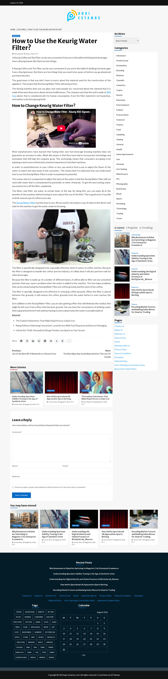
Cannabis (120, 80)
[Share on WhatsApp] (39, 341)
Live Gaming (121, 169)
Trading (119, 213)
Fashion (119, 110)
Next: (87, 353)
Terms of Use (120, 337)
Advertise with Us (122, 345)
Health (119, 149)
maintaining (26, 632)
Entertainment (122, 105)
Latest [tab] (120, 227)
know (46, 627)
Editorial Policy (121, 361)
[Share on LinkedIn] (33, 341)
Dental (119, 95)
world (51, 657)
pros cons (21, 642)
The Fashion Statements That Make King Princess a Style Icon (45, 320)
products (51, 637)
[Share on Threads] (62, 341)
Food (118, 129)
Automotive (121, 65)
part (33, 637)
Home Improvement (124, 154)
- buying (19, 612)
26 (77, 644)
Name (15, 466)
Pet (117, 179)
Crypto (119, 90)
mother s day (50, 632)
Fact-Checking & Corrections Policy (130, 365)
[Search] (156, 29)
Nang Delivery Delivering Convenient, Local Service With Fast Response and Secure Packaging (61, 325)
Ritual (118, 194)
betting (51, 612)
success (19, 647)
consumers (38, 617)
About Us (119, 330)
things (50, 647)
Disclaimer (119, 357)
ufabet (52, 652)
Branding (120, 70)
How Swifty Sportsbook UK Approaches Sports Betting (59, 397)
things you (19, 652)
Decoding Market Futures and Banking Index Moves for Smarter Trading (143, 309)
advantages (30, 612)
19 (77, 639)
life (53, 627)
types (44, 652)
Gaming (119, 139)
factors (28, 622)
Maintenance (122, 174)
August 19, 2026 (65, 402)
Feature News (122, 115)
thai (35, 647)
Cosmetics (120, 85)
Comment (17, 432)
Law (118, 159)
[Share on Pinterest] (45, 341)
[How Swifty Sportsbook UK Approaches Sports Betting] (61, 382)
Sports (119, 199)
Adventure (121, 55)
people (41, 637)
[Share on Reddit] (50, 341)
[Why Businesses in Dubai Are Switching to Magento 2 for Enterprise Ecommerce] (122, 239)
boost (18, 617)
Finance (119, 125)
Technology (121, 208)
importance (35, 627)
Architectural (122, 60)
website (42, 657)
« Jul (83, 655)
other (25, 637)
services (50, 642)
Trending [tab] (147, 227)
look (16, 632)
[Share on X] (27, 341)
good (46, 622)
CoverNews (103, 675)
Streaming (120, 203)
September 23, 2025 (100, 402)
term (28, 647)
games (37, 622)
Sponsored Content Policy (125, 369)
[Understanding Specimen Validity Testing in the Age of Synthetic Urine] (26, 382)
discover (49, 617)
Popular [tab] (132, 227)
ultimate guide (21, 657)
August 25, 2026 (90, 542)
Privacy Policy (121, 349)
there (42, 647)
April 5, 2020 (30, 54)
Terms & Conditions (123, 353)
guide (54, 622)
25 (70, 644)
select (40, 642)
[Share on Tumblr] (56, 341)
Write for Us (120, 334)
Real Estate (121, 189)
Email (66, 466)
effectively (17, 622)
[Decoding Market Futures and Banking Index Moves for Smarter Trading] (122, 308)
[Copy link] (69, 341)
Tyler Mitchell (18, 54)
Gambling (120, 134)
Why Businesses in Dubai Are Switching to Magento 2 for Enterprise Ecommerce (84, 568)
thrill (29, 652)
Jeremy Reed (18, 404)
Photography (122, 184)
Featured (16, 36)
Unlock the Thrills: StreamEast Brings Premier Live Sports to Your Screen (50, 330)
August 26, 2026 (30, 404)
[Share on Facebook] (21, 341)
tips (36, 652)
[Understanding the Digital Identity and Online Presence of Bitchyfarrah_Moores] (122, 274)
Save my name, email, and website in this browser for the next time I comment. (50, 487)
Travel (119, 218)
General (119, 144)
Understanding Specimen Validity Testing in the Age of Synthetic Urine (25, 398)
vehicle (33, 657)
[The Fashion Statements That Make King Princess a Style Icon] (96, 382)
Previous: (34, 352)
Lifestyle (120, 164)
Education (120, 100)
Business (120, 75)
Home (117, 341)
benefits (41, 612)
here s (17, 627)
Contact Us (119, 326)
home (25, 627)
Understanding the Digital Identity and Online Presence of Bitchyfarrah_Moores (84, 579)
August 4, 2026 (149, 540)
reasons (31, 642)
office (17, 637)
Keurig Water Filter (25, 202)
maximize (38, 632)
